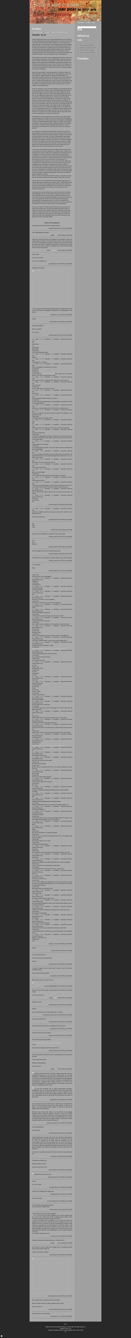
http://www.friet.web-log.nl (48, 373)
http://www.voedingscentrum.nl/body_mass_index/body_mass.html (48, 648)
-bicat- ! (65, 1324)
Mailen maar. (68, 1328)
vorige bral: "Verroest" (37, 32)
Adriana (55, 997)
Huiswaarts (47, 32)
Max (56, 1069)
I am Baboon (54, 250)
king (56, 235)
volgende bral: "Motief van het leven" (60, 32)
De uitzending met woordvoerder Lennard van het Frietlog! (46, 1042)
